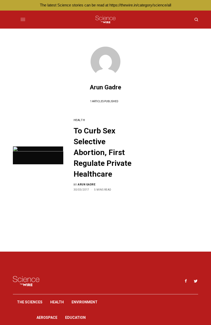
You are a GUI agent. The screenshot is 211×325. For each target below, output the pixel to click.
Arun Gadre (86, 184)
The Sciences (29, 302)
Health (79, 120)
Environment (85, 302)
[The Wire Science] (105, 19)
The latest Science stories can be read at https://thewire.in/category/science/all (105, 5)
